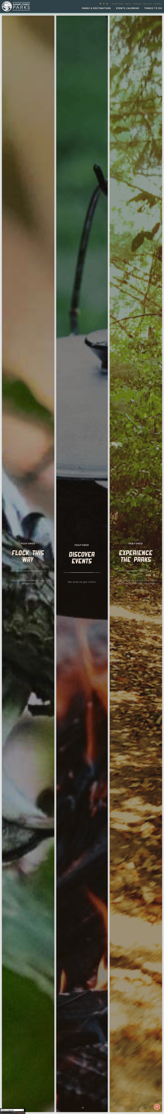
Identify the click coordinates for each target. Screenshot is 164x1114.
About (128, 4)
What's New (117, 4)
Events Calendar (127, 8)
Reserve (137, 4)
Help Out (147, 4)
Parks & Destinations (96, 8)
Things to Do (153, 8)
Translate (21, 1112)
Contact (158, 4)
